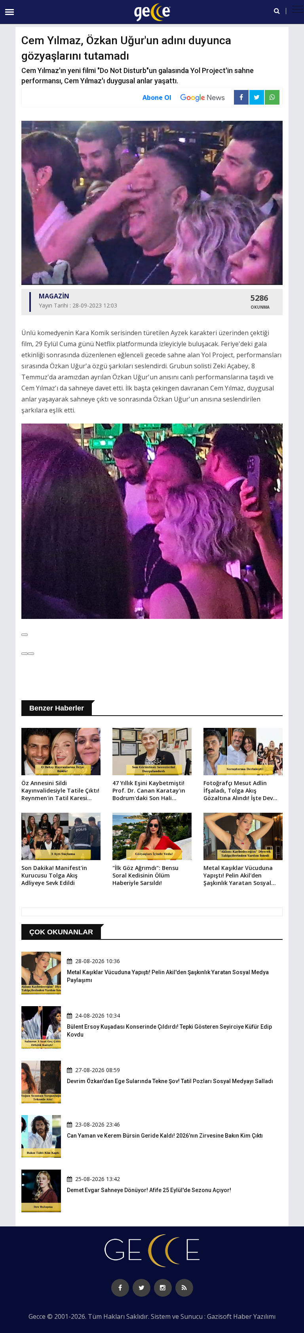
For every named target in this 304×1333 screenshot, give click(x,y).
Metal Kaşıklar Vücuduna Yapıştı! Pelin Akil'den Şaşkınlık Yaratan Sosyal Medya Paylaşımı (238, 876)
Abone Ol (156, 97)
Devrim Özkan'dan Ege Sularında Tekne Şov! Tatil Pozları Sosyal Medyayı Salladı (170, 1081)
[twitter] (141, 1288)
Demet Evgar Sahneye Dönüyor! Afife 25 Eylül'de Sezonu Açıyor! (149, 1190)
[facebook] (120, 1288)
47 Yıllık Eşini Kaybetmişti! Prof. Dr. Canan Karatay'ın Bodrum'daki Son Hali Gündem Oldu (148, 791)
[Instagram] (163, 1288)
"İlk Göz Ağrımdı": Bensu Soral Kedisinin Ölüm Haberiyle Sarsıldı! (145, 875)
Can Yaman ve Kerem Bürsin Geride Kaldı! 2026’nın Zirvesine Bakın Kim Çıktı (165, 1135)
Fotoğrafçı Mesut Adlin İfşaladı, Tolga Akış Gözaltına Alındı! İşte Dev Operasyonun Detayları (238, 791)
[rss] (184, 1288)
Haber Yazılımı (254, 1316)
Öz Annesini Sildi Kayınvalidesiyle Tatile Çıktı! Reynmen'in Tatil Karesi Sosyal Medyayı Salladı (60, 791)
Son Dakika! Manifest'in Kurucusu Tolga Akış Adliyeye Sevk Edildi (54, 875)
